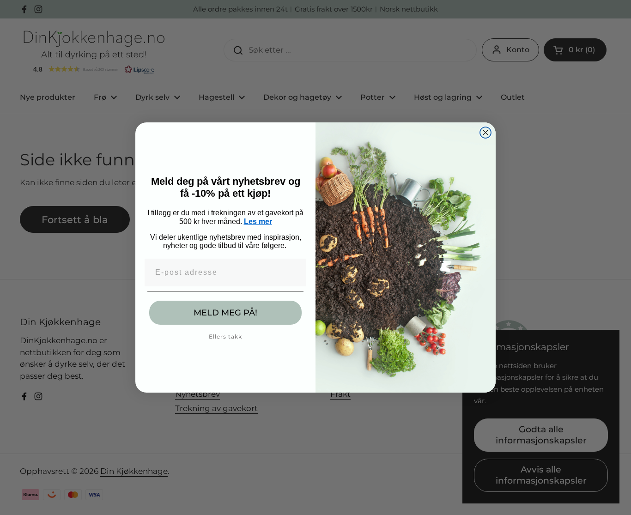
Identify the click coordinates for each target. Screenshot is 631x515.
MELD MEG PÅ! (225, 313)
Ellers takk (225, 336)
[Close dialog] (485, 132)
